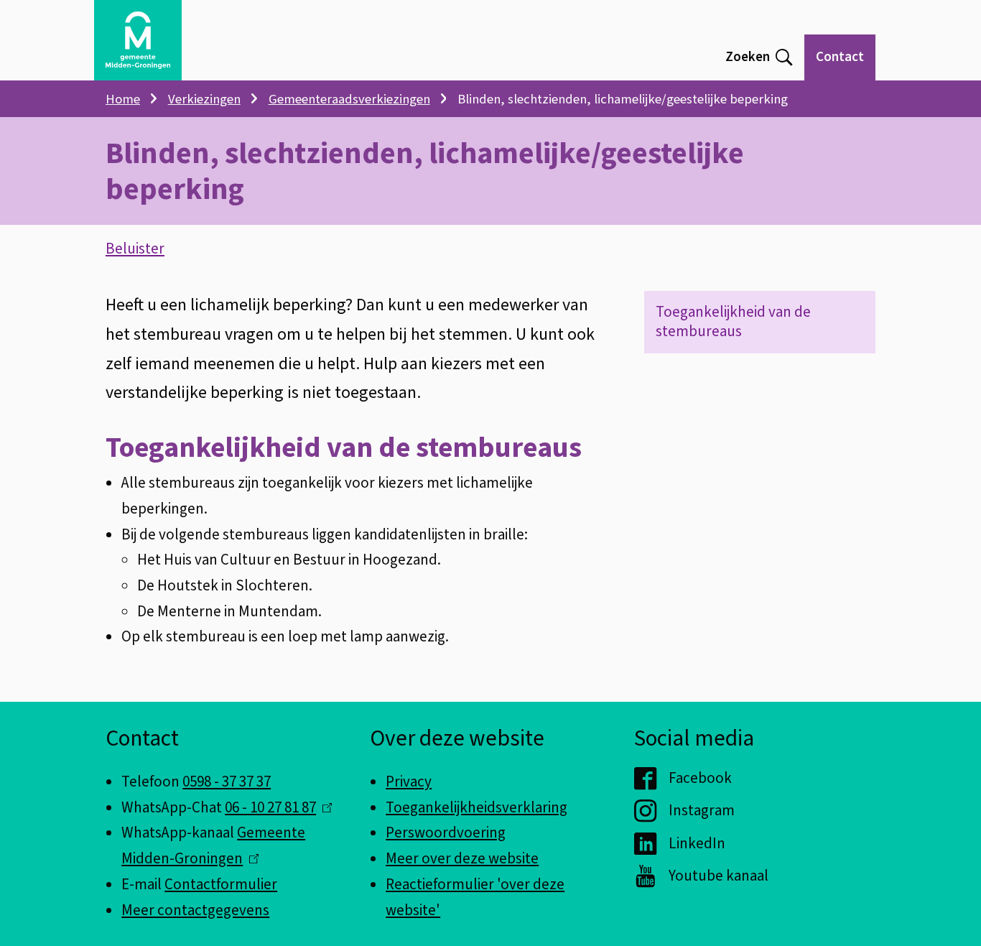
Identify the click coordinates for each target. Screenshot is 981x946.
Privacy (409, 781)
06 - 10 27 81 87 (275, 807)
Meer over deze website (462, 858)
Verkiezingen (204, 99)
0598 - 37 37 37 (226, 781)
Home (123, 99)
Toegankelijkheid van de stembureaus (733, 321)
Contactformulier (220, 884)
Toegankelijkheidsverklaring (476, 807)
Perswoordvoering (446, 832)
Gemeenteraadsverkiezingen (349, 99)
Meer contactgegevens (195, 910)
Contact (840, 57)
